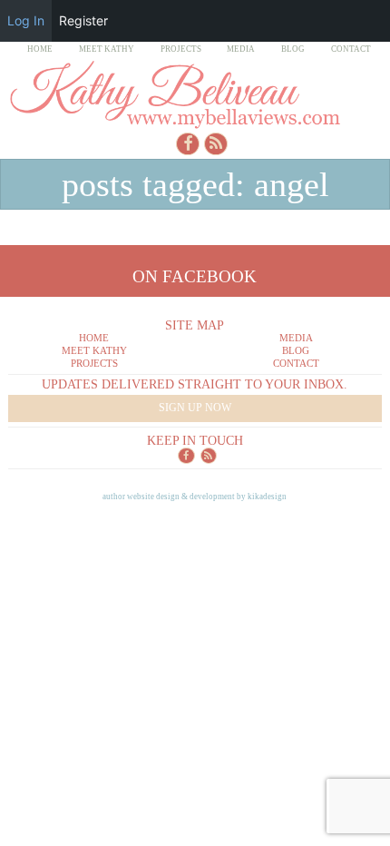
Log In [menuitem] (25, 20)
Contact (351, 49)
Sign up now (195, 407)
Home (40, 49)
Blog (293, 49)
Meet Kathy (106, 49)
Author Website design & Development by (194, 496)
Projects (181, 49)
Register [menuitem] (83, 20)
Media (241, 49)
